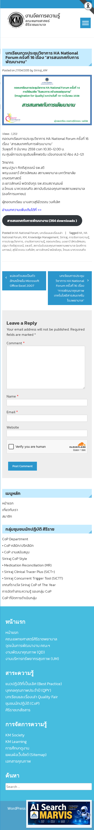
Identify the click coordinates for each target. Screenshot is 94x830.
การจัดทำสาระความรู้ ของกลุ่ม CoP (26, 591)
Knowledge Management (43, 237)
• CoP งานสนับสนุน (16, 552)
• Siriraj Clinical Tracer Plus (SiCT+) (28, 571)
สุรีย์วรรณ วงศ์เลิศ (23, 250)
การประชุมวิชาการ (12, 241)
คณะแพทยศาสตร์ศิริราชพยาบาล (31, 639)
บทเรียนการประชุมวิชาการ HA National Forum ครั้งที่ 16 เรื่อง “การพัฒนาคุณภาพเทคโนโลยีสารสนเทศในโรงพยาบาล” (69, 288)
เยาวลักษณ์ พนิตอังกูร (49, 250)
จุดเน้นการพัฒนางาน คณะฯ (27, 645)
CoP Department (15, 539)
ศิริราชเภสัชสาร (17, 710)
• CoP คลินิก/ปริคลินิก (18, 545)
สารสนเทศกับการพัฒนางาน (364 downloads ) (42, 220)
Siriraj (64, 237)
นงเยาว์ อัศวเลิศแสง (73, 241)
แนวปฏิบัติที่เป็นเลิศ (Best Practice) (33, 684)
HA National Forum (26, 233)
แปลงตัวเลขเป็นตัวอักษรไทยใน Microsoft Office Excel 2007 (24, 280)
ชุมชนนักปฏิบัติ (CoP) (22, 703)
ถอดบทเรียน (53, 241)
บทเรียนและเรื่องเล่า (51, 233)
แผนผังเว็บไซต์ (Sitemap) (26, 755)
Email (12, 412)
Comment (16, 343)
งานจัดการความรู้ (34, 241)
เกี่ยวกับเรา (10, 509)
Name (13, 396)
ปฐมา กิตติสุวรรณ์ (13, 246)
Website (13, 427)
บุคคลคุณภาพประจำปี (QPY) (28, 690)
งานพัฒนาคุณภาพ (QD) (25, 652)
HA (80, 233)
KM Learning (16, 741)
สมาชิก (7, 516)
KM (25, 237)
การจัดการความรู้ (79, 237)
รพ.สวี (28, 246)
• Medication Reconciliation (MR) (27, 565)
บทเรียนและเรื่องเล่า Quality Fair (31, 697)
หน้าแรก (8, 503)
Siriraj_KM (40, 70)
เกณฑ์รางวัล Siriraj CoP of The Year (29, 584)
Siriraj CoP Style (14, 558)
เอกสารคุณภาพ (18, 761)
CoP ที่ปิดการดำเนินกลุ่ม (19, 597)
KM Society (15, 735)
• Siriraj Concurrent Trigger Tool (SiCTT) (32, 578)
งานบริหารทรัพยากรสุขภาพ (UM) (32, 659)
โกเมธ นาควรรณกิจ (74, 250)
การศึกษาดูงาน (17, 748)
